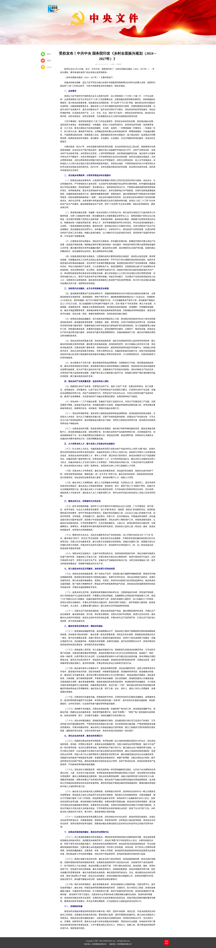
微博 (49, 61)
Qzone (49, 67)
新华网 (54, 9)
